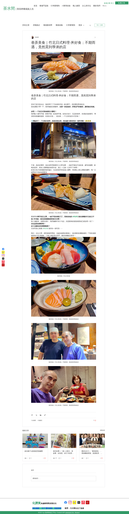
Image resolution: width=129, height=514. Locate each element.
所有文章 (25, 25)
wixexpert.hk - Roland (72, 512)
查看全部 (102, 430)
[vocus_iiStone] (83, 502)
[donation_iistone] (3, 252)
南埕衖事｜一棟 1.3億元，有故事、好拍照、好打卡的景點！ (63, 452)
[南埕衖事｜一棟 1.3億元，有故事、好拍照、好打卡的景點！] (63, 441)
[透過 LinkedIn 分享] (40, 415)
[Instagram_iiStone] (70, 502)
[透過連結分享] (45, 415)
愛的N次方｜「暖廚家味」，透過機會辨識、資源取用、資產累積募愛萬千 (92, 452)
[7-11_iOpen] (3, 265)
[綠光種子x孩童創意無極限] (35, 441)
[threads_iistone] (3, 258)
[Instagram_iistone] (3, 255)
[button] (90, 25)
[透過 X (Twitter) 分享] (36, 415)
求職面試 (36, 25)
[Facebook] (3, 249)
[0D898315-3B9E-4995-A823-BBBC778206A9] (74, 502)
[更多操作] (95, 37)
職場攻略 (59, 25)
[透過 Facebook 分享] (32, 415)
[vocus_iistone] (3, 261)
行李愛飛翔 (70, 25)
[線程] (79, 502)
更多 (80, 25)
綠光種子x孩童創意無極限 (34, 451)
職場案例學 (47, 25)
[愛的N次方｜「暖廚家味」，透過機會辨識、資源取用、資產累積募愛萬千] (92, 441)
